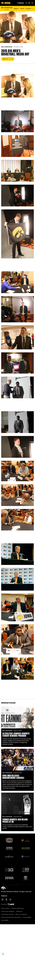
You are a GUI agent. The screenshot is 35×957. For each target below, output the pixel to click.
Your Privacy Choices (7, 914)
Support (16, 8)
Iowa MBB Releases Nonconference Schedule (13, 776)
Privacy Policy (5, 908)
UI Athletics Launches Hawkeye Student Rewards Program (16, 734)
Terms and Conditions (7, 911)
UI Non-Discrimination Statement (11, 917)
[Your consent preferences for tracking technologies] (3, 954)
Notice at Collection (21, 914)
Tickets (22, 8)
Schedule (28, 8)
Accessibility (4, 920)
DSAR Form (19, 911)
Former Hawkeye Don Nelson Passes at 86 (15, 820)
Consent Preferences (17, 908)
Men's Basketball (6, 47)
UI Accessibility (27, 917)
